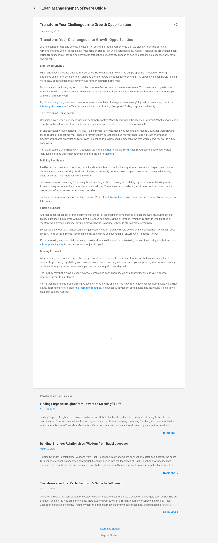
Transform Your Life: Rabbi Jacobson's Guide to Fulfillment (81, 483)
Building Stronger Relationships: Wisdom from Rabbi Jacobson (84, 443)
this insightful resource (53, 106)
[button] (176, 25)
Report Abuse (109, 535)
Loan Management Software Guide (73, 8)
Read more (170, 433)
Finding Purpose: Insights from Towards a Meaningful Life (80, 404)
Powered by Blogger (109, 528)
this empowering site (51, 244)
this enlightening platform (114, 149)
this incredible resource (88, 287)
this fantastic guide (120, 197)
